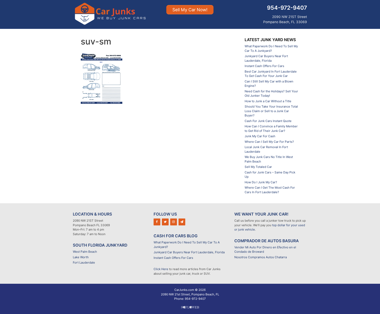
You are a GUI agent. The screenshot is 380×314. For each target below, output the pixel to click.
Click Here (161, 269)
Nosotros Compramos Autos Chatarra (260, 257)
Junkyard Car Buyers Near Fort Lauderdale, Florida (189, 252)
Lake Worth (81, 257)
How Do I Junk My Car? (261, 182)
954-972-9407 (287, 7)
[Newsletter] (182, 221)
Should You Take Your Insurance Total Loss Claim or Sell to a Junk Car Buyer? (271, 111)
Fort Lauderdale (84, 262)
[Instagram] (173, 221)
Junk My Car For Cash (260, 136)
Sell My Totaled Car (258, 167)
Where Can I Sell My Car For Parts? (269, 142)
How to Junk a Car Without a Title (268, 101)
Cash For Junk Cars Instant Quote (268, 121)
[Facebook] (157, 221)
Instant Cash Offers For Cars (264, 66)
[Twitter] (165, 221)
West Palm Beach (85, 251)
